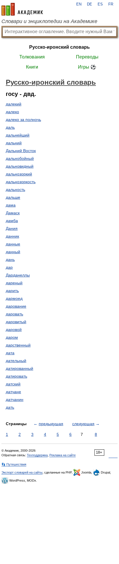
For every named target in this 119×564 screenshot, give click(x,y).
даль (10, 127)
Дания (12, 228)
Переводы (87, 56)
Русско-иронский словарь (59, 47)
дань (10, 259)
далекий (13, 104)
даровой (14, 329)
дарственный (18, 345)
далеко (12, 111)
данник (12, 236)
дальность (15, 189)
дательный (16, 360)
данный (13, 251)
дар (9, 267)
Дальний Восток (21, 150)
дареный (14, 283)
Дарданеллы (18, 275)
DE (89, 4)
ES (100, 4)
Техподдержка (37, 455)
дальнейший (17, 135)
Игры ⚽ (87, 67)
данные (13, 244)
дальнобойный (20, 158)
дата (10, 353)
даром (12, 337)
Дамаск (13, 213)
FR (110, 4)
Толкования (32, 56)
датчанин (14, 399)
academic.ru (22, 9)
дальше (13, 197)
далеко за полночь (23, 119)
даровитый (16, 321)
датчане (13, 391)
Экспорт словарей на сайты (21, 472)
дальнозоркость (21, 181)
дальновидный (20, 166)
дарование (16, 306)
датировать (16, 376)
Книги (32, 67)
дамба (12, 220)
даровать (14, 314)
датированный (19, 368)
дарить (12, 290)
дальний (14, 143)
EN (78, 4)
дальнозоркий (19, 174)
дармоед (14, 298)
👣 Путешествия (13, 464)
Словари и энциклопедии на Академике (49, 21)
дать (10, 407)
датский (13, 384)
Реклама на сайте (62, 455)
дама (11, 205)
